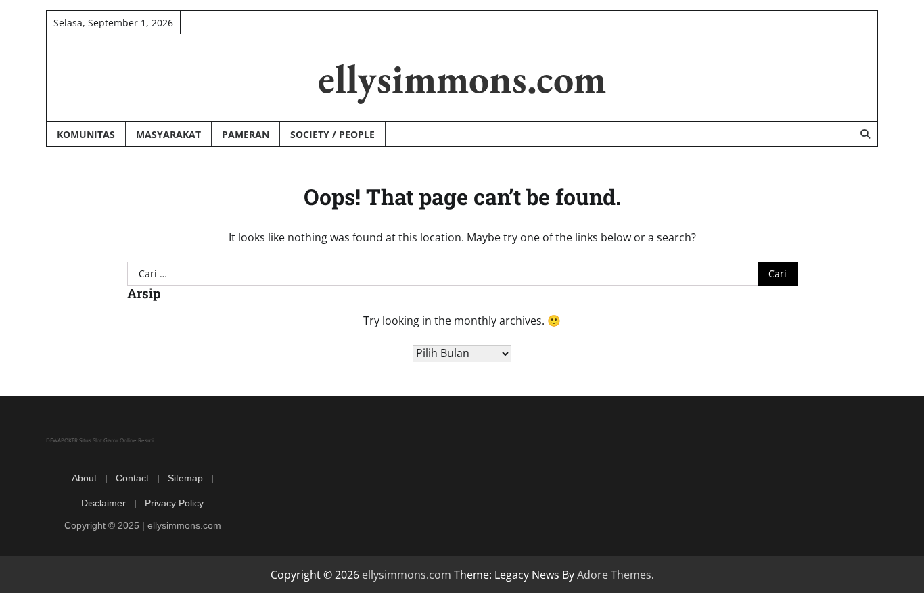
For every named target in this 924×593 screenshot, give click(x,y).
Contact (132, 478)
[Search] (864, 134)
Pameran (245, 134)
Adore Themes (614, 574)
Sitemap (185, 478)
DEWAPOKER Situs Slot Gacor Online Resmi (100, 440)
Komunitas (86, 134)
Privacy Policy (174, 503)
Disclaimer (103, 503)
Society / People (332, 134)
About (84, 478)
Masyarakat (168, 134)
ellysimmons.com (462, 78)
